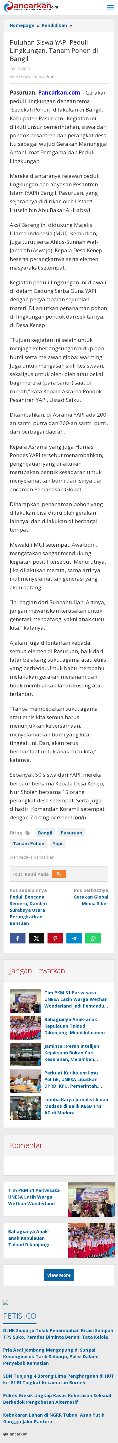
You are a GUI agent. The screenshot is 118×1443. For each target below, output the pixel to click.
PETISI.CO (20, 1315)
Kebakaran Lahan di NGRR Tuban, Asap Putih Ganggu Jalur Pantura (53, 1418)
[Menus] (110, 7)
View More (59, 1275)
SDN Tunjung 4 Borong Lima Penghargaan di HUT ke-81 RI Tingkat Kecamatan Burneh (58, 1379)
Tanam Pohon (28, 843)
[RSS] (59, 874)
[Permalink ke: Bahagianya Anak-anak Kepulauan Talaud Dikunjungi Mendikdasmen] (25, 1028)
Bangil (45, 833)
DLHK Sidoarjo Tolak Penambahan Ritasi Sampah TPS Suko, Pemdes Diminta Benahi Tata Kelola (58, 1333)
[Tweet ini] (36, 938)
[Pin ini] (55, 938)
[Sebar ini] (17, 938)
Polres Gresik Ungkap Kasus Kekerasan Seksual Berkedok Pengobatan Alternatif (57, 1398)
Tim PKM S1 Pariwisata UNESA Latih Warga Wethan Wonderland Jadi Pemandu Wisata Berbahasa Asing (34, 1203)
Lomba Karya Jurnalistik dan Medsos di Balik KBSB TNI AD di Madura (76, 1106)
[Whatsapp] (93, 938)
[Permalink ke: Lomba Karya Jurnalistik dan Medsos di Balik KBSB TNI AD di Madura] (25, 1108)
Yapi (57, 843)
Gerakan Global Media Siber (91, 896)
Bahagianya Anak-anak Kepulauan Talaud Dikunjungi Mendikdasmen (74, 1026)
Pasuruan (71, 833)
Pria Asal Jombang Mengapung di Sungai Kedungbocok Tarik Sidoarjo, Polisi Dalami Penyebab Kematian (50, 1356)
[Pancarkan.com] (31, 6)
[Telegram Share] (74, 938)
